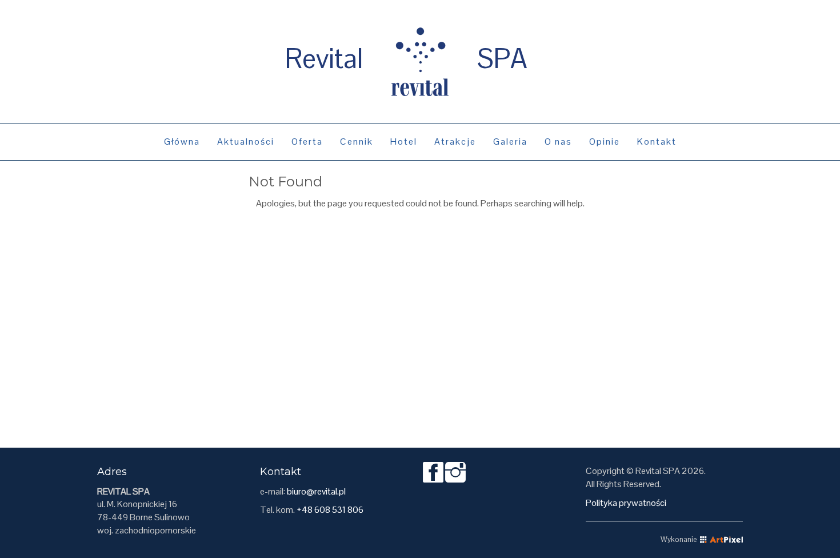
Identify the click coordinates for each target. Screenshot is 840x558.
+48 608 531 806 (330, 510)
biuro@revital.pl (316, 491)
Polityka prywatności (626, 503)
